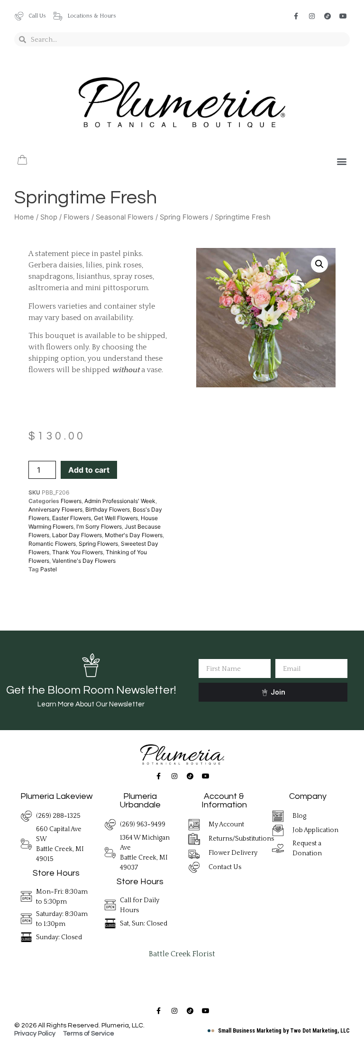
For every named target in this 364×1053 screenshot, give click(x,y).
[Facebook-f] (296, 16)
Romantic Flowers (52, 543)
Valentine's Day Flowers (84, 560)
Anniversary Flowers (55, 509)
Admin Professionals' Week (119, 500)
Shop (48, 217)
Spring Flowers (184, 217)
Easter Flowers (71, 518)
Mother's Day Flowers (134, 535)
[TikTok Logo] (327, 16)
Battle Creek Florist (182, 954)
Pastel (48, 569)
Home (24, 217)
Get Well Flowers (116, 518)
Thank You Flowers (77, 552)
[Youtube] (343, 16)
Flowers (77, 217)
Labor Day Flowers (77, 535)
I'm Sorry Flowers (99, 526)
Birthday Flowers (107, 509)
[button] (342, 161)
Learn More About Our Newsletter (91, 704)
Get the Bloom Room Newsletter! (91, 690)
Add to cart (88, 470)
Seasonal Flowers (125, 217)
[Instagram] (311, 16)
